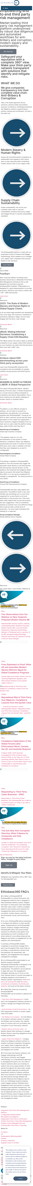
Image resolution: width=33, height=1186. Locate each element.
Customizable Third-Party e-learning (13, 1125)
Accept (20, 1178)
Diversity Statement (8, 1140)
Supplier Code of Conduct (10, 1143)
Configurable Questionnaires (11, 1114)
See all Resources (6, 855)
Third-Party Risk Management (12, 999)
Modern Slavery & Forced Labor (13, 1029)
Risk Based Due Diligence (10, 1117)
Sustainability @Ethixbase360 (11, 1136)
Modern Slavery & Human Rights (13, 151)
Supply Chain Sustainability (10, 201)
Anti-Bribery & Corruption (11, 97)
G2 (2, 1134)
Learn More (4, 296)
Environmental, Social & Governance (14, 1009)
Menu (6, 8)
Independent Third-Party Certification (14, 1119)
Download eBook (6, 324)
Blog (2, 1160)
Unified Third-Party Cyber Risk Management (16, 1121)
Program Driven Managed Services (13, 1123)
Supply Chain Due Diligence (11, 1039)
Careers (3, 1138)
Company (4, 1132)
